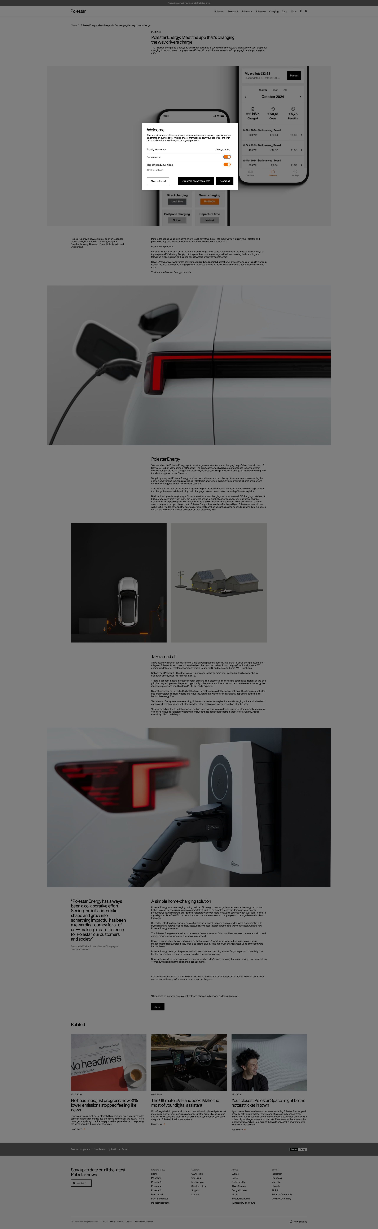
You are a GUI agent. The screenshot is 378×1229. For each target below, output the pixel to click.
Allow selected (158, 181)
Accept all (225, 181)
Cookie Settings (155, 170)
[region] (190, 156)
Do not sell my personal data (196, 181)
